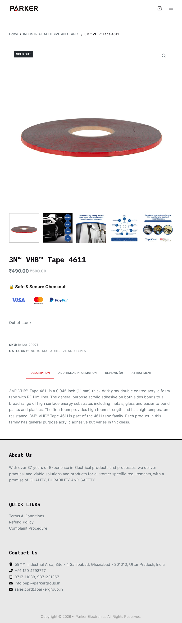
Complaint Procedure (28, 528)
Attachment (142, 373)
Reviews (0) (114, 373)
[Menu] (171, 8)
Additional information (77, 373)
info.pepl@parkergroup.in (37, 583)
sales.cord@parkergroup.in (39, 589)
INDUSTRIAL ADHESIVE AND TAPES (58, 351)
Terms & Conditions (26, 516)
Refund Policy (21, 522)
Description (40, 373)
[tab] (40, 373)
